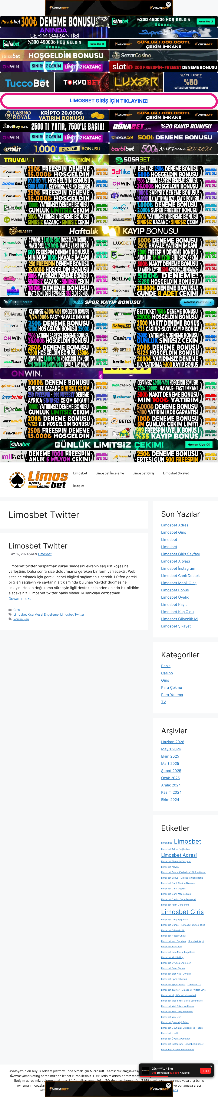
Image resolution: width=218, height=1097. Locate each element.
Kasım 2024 (171, 792)
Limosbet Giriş (144, 473)
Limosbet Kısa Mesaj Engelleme (36, 614)
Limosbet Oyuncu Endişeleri (176, 963)
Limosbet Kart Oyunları (173, 941)
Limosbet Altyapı (175, 561)
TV (163, 702)
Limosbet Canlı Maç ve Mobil (176, 894)
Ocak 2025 (170, 778)
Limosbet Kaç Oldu (177, 612)
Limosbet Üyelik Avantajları (176, 1038)
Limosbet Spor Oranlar (173, 984)
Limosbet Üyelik (175, 597)
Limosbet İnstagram (178, 568)
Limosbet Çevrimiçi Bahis (175, 1022)
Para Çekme (171, 687)
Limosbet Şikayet (176, 473)
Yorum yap (21, 619)
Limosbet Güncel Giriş (193, 925)
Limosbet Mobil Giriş (178, 583)
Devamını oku (20, 598)
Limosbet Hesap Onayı (173, 935)
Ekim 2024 (170, 799)
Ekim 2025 (170, 756)
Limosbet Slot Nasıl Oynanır (176, 973)
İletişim (78, 486)
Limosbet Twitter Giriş (194, 990)
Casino (167, 673)
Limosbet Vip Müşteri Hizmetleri (178, 995)
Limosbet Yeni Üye (171, 1017)
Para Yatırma (172, 695)
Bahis (166, 666)
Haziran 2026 (172, 742)
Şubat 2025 (171, 771)
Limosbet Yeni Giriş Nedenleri (177, 1011)
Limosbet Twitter (38, 545)
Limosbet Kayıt (174, 604)
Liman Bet (166, 842)
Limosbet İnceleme (110, 473)
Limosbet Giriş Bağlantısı (174, 919)
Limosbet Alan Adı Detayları (176, 861)
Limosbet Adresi (175, 525)
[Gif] (109, 231)
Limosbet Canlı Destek (180, 576)
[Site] (54, 171)
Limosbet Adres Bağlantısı (175, 849)
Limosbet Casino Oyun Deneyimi (178, 899)
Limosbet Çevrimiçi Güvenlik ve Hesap (182, 1028)
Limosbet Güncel (170, 925)
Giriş (16, 610)
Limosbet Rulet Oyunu (173, 968)
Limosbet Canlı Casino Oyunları (178, 883)
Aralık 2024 (171, 785)
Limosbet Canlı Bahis (192, 877)
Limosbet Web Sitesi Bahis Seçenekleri (182, 1000)
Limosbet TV (194, 984)
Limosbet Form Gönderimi (175, 904)
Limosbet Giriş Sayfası (180, 554)
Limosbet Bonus (175, 590)
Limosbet (80, 473)
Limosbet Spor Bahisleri (174, 979)
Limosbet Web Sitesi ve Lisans (177, 1006)
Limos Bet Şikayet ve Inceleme (177, 1049)
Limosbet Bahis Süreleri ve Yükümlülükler (183, 872)
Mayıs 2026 (171, 749)
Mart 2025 (170, 763)
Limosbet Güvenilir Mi (179, 619)
